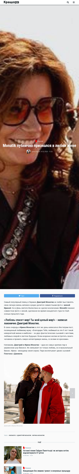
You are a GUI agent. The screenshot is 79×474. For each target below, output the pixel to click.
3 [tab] (40, 425)
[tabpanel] (39, 393)
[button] (21, 295)
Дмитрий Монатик (24, 435)
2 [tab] (38, 425)
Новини (40, 141)
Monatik (13, 435)
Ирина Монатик (38, 435)
